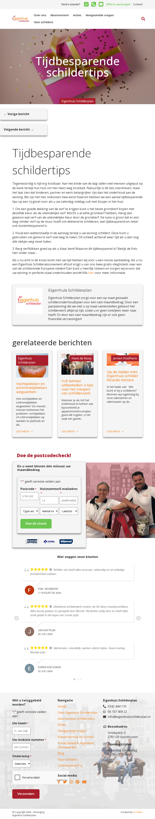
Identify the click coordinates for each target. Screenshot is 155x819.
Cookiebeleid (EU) (70, 765)
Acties (77, 15)
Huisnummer (50, 491)
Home (62, 706)
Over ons (40, 15)
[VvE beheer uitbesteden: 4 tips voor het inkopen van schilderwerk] (77, 373)
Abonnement (59, 15)
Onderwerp (21, 756)
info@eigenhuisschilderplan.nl (125, 717)
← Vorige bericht (16, 114)
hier (91, 273)
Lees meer (23, 431)
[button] (139, 27)
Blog (61, 753)
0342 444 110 (117, 706)
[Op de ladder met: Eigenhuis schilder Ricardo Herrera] (123, 363)
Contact (138, 4)
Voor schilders (43, 22)
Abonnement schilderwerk (76, 719)
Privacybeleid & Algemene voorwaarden (76, 745)
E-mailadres (69, 491)
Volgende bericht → (19, 129)
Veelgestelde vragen (99, 15)
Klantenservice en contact (76, 737)
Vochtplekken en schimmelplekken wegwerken (31, 388)
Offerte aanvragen (118, 4)
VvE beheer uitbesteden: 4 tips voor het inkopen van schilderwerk (77, 387)
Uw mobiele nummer (29, 740)
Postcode (28, 489)
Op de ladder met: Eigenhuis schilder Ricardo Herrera (122, 376)
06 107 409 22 (117, 712)
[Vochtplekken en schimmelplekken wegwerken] (32, 375)
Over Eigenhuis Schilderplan (77, 713)
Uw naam (20, 723)
